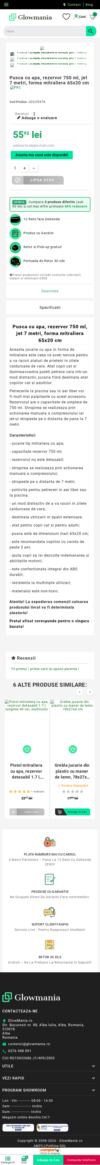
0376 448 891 (19, 1051)
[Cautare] (91, 31)
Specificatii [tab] (50, 307)
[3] (19, 792)
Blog (89, 4)
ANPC (38, 1146)
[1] (11, 792)
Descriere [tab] (50, 291)
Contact (74, 4)
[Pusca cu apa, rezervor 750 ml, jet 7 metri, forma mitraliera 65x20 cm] (50, 54)
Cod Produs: (19, 102)
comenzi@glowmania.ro (29, 1044)
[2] (15, 792)
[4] (24, 792)
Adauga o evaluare (39, 118)
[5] (28, 792)
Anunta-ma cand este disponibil (41, 155)
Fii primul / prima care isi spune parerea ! (45, 669)
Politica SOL (56, 1146)
